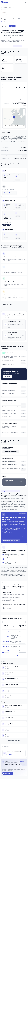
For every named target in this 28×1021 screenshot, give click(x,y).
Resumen (4, 46)
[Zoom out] (24, 112)
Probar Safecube (7, 773)
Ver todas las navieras (13, 740)
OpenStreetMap (16, 125)
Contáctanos (5, 305)
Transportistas (4, 7)
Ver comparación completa (13, 655)
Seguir (12, 26)
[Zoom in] (24, 110)
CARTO (10, 125)
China (10, 7)
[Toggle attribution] (24, 126)
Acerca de (9, 46)
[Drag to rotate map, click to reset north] (24, 114)
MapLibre (5, 125)
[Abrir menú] (26, 2)
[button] (14, 117)
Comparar (6, 26)
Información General (18, 46)
